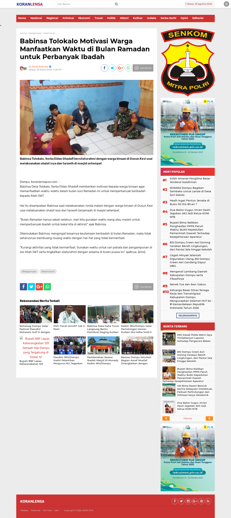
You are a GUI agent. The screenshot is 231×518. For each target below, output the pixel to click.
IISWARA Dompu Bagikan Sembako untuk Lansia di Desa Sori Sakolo (190, 191)
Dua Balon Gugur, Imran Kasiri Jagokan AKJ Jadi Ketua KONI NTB (190, 213)
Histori (124, 18)
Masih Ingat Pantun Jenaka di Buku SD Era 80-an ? (190, 202)
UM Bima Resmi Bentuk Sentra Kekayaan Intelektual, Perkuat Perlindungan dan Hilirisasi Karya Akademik (194, 390)
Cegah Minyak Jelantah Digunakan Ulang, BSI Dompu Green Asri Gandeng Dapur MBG (190, 261)
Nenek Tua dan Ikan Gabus (188, 284)
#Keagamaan (29, 271)
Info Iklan (47, 510)
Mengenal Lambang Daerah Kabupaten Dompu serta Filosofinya (188, 275)
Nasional (36, 18)
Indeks (151, 18)
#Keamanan (48, 271)
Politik (111, 18)
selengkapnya (187, 315)
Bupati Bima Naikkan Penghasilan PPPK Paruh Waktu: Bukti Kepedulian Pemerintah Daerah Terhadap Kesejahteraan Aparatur (190, 229)
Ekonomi (84, 18)
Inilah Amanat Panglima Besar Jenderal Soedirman (190, 180)
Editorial (197, 18)
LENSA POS (87, 510)
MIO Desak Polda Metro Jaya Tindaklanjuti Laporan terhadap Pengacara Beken (194, 337)
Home (22, 18)
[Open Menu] (226, 4)
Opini (184, 18)
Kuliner (138, 18)
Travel (99, 18)
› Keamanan (48, 33)
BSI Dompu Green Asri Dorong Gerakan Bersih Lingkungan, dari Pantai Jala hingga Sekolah (191, 246)
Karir (56, 510)
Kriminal (68, 18)
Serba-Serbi (168, 18)
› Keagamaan (34, 33)
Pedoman (36, 510)
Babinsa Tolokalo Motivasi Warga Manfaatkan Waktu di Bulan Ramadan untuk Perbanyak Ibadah (85, 49)
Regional (52, 18)
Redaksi (25, 510)
